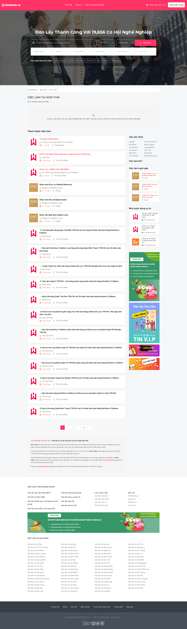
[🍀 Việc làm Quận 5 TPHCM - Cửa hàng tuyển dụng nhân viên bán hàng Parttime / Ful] (33, 284)
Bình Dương (149, 145)
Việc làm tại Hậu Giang (103, 575)
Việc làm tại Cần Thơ (35, 566)
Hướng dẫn (118, 607)
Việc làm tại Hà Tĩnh (135, 544)
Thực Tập (68, 5)
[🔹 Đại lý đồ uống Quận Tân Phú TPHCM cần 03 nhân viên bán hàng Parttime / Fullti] (33, 299)
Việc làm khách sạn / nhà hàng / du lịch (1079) (42, 502)
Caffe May (46, 157)
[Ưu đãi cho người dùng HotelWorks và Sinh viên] (144, 323)
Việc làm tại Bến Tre (68, 547)
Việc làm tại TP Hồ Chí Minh (37, 547)
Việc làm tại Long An (69, 544)
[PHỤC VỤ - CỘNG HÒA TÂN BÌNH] (33, 172)
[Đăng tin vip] (144, 277)
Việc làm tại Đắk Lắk (68, 566)
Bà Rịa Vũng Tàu (150, 156)
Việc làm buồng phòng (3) (71, 493)
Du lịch (105, 61)
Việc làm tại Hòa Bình (103, 579)
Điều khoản (85, 607)
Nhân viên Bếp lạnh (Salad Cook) (150, 196)
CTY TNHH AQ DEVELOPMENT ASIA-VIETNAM (60, 173)
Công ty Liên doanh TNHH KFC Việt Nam (57, 142)
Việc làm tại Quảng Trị (136, 547)
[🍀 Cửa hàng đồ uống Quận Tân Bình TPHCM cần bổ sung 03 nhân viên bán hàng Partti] (33, 233)
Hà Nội (131, 142)
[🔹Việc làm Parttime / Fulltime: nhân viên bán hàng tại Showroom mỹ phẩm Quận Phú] (33, 332)
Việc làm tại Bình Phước (70, 554)
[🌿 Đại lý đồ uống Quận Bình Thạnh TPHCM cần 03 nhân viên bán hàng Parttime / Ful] (33, 411)
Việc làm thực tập (101, 505)
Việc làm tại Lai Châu (69, 585)
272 (84, 427)
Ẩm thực (80, 61)
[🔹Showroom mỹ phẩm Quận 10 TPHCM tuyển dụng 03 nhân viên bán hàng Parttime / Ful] (33, 365)
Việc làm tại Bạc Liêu (35, 591)
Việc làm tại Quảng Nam (104, 569)
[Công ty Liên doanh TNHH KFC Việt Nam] (135, 216)
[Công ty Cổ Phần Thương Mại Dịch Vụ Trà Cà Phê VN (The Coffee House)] (135, 242)
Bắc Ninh (132, 153)
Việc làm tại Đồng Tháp (103, 582)
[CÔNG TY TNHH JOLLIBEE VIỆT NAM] (135, 229)
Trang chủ (55, 607)
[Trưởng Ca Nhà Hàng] (33, 142)
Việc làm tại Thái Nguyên (137, 563)
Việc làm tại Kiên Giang (69, 579)
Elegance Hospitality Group (52, 188)
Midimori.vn (132, 502)
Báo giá (130, 607)
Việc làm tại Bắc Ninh (35, 569)
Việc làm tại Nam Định (103, 547)
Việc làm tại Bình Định (69, 550)
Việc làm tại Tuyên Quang (138, 579)
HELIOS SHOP (47, 318)
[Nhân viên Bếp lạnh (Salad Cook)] (33, 218)
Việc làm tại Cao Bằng (69, 563)
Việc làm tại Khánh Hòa (70, 575)
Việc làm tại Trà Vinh (135, 575)
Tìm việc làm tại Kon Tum (41, 440)
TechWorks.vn (133, 496)
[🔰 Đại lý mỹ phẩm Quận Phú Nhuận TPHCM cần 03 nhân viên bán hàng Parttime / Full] (33, 381)
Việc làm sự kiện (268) (36, 497)
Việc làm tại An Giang (35, 582)
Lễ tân (71, 61)
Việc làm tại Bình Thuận (70, 557)
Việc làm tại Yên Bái (135, 588)
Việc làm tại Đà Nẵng (35, 550)
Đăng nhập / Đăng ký (157, 5)
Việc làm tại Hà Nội (34, 544)
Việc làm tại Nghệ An (102, 550)
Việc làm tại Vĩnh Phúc (136, 585)
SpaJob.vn (132, 499)
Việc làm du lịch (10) (68, 505)
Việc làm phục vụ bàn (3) (70, 497)
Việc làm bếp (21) (67, 501)
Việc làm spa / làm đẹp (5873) (38, 493)
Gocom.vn (132, 505)
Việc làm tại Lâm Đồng (69, 588)
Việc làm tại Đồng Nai (35, 572)
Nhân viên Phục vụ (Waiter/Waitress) (149, 174)
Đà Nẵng (132, 145)
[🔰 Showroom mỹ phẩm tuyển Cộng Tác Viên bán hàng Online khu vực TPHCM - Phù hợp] (33, 314)
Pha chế (90, 61)
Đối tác (131, 493)
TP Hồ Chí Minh (150, 142)
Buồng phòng (60, 61)
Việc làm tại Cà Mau (68, 560)
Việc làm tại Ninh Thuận (103, 557)
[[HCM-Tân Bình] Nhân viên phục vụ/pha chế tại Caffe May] (33, 157)
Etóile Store (46, 236)
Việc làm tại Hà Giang (103, 588)
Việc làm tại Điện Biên (69, 572)
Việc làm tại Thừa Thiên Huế (138, 569)
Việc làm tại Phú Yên (102, 563)
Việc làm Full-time (101, 496)
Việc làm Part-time (102, 499)
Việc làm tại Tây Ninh (136, 557)
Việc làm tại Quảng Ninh (36, 560)
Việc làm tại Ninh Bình (103, 554)
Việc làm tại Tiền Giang (136, 572)
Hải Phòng (133, 147)
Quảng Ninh (149, 147)
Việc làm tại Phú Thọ (102, 560)
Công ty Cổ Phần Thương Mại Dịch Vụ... (149, 239)
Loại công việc (101, 493)
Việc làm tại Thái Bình (136, 560)
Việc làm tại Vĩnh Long (136, 582)
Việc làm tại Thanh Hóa (136, 566)
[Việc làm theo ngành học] (144, 364)
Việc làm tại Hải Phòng (36, 557)
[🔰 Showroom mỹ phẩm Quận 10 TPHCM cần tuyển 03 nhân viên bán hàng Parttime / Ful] (33, 350)
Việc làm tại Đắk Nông (69, 569)
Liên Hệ (74, 607)
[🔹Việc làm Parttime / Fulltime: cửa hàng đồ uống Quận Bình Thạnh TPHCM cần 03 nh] (33, 251)
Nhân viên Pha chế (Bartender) (149, 185)
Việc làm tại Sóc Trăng (136, 550)
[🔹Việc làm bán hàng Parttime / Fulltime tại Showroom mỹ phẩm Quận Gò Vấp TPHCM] (33, 396)
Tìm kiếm (147, 43)
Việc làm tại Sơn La (135, 554)
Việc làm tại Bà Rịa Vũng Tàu (38, 579)
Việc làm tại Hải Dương (36, 575)
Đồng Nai (148, 153)
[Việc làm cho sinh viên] (144, 350)
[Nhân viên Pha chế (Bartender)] (33, 202)
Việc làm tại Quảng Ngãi (104, 572)
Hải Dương (133, 156)
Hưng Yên (133, 150)
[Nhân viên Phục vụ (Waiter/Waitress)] (33, 187)
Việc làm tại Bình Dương (36, 554)
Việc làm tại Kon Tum (69, 582)
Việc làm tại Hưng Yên (35, 563)
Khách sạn (116, 61)
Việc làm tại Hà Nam (102, 591)
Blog (65, 607)
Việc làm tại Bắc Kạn (35, 588)
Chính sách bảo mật (102, 607)
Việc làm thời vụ (101, 502)
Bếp (98, 61)
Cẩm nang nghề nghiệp (94, 5)
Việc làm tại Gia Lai (102, 585)
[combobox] (106, 43)
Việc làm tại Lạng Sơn (69, 591)
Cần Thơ (147, 150)
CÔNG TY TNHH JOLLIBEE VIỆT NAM (148, 227)
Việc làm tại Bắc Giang (35, 585)
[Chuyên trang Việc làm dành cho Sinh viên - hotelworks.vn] (11, 5)
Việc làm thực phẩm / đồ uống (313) (41, 509)
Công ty (78, 5)
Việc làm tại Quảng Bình (104, 566)
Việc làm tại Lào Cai (102, 544)
